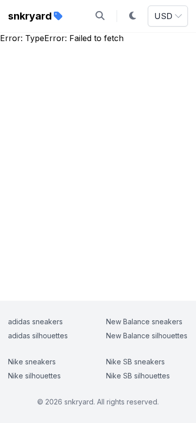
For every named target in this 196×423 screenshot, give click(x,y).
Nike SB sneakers (135, 361)
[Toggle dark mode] (132, 16)
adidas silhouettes (38, 335)
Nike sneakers (32, 361)
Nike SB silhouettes (138, 375)
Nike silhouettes (34, 375)
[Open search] (100, 16)
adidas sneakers (35, 321)
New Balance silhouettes (146, 335)
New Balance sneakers (144, 321)
